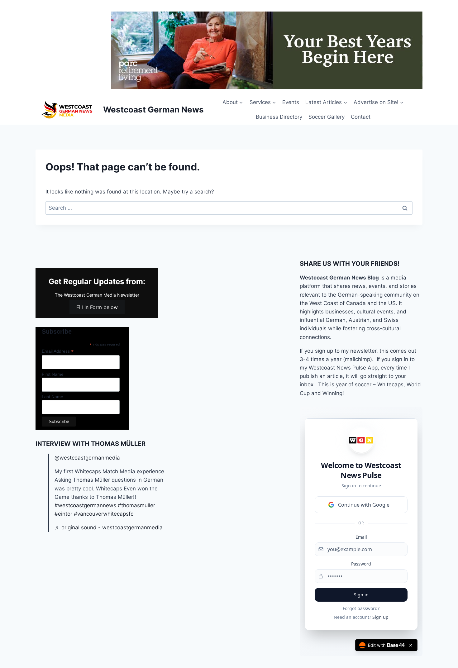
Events (290, 102)
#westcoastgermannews (85, 505)
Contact (360, 117)
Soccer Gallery (326, 117)
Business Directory (279, 117)
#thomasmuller (136, 505)
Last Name (52, 396)
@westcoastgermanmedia (87, 458)
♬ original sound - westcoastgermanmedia (109, 527)
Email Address (58, 351)
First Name (53, 374)
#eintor (63, 514)
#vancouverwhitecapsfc (103, 514)
